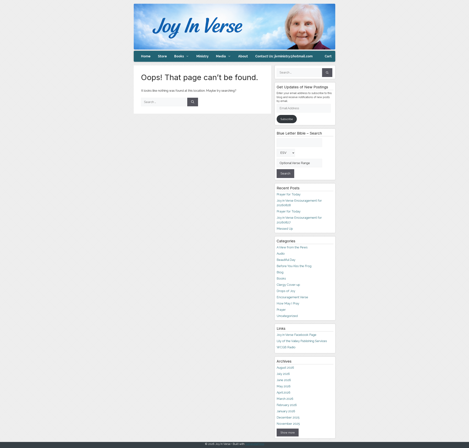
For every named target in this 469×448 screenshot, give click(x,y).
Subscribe (286, 119)
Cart (328, 56)
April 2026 (283, 392)
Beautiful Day (286, 260)
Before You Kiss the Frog (294, 266)
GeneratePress (254, 444)
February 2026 (287, 405)
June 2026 (284, 380)
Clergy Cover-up (288, 285)
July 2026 (283, 374)
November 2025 (288, 423)
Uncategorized (287, 316)
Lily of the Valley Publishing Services (302, 341)
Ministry (202, 56)
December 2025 (288, 417)
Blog (280, 272)
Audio (281, 253)
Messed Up (285, 228)
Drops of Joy (286, 291)
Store (162, 56)
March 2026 (285, 399)
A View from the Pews (292, 247)
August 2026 (285, 367)
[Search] (192, 102)
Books (179, 56)
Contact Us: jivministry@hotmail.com (284, 56)
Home (146, 56)
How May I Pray (288, 303)
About (243, 56)
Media (221, 56)
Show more (287, 432)
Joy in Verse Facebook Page (296, 335)
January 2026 (286, 411)
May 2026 (284, 386)
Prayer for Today (288, 194)
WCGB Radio (286, 347)
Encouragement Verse (292, 297)
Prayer (281, 309)
